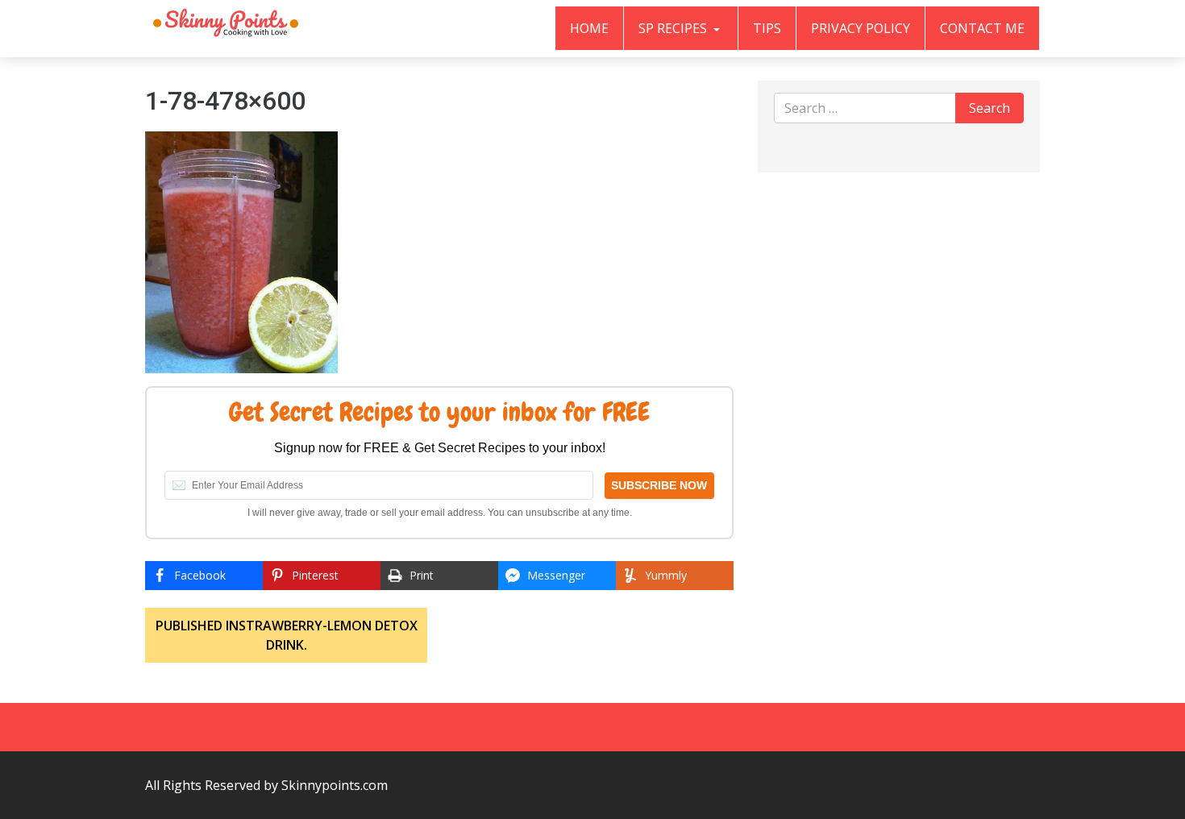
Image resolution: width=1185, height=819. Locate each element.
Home (589, 28)
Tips (767, 28)
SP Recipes (674, 28)
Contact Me (982, 28)
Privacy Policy (860, 28)
